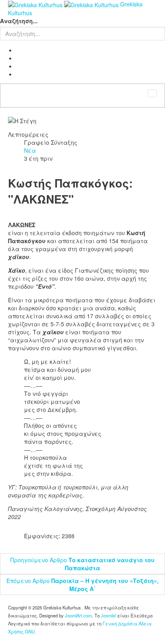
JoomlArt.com (78, 615)
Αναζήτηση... (19, 21)
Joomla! (108, 615)
